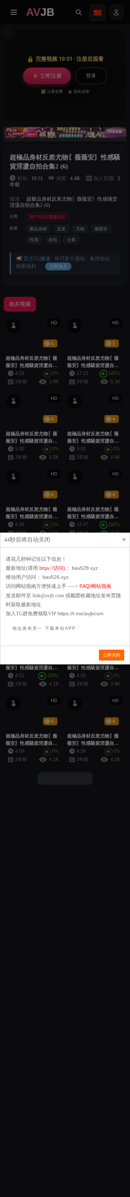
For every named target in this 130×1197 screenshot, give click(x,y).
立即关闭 (111, 655)
